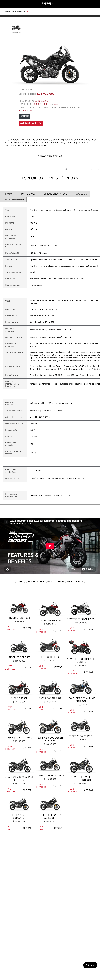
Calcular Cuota (27, 110)
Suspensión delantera (10, 345)
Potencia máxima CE (13, 245)
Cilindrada (10, 217)
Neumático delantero (10, 330)
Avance (8, 436)
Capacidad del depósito (11, 444)
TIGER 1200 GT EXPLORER (15, 12)
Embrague (10, 279)
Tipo (7, 210)
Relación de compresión (10, 237)
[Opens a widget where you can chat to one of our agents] (90, 965)
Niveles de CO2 (12, 478)
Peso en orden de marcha (13, 453)
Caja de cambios (12, 285)
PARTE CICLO (28, 193)
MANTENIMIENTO (14, 199)
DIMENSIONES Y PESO (55, 193)
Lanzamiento (11, 430)
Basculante (10, 309)
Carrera (8, 229)
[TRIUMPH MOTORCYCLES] (50, 3)
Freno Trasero (11, 375)
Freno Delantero (12, 367)
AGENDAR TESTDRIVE (30, 123)
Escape (8, 266)
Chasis (8, 301)
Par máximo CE (12, 253)
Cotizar (27, 628)
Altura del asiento (13, 417)
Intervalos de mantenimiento (12, 495)
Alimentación (11, 260)
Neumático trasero (14, 337)
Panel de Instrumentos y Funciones (12, 384)
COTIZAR (24, 116)
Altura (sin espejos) (14, 411)
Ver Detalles (10, 628)
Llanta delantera (12, 316)
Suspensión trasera (14, 353)
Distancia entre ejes (14, 424)
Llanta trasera (11, 322)
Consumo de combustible (11, 471)
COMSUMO (81, 193)
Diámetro (9, 223)
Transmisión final (13, 272)
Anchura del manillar (10, 403)
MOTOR (9, 193)
